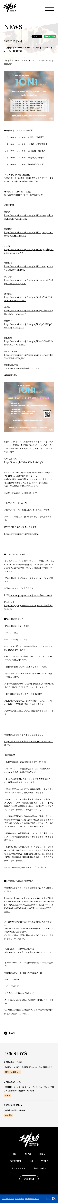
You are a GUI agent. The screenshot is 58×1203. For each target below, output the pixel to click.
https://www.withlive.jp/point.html (21, 533)
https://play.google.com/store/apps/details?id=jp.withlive (28, 607)
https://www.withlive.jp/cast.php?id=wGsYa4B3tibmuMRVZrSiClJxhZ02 (28, 343)
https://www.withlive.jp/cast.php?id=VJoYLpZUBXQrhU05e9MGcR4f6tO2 (28, 234)
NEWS (28, 1154)
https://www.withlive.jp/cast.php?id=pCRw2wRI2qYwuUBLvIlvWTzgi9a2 (28, 356)
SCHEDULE (16, 1161)
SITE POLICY (19, 1199)
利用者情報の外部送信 (32, 1199)
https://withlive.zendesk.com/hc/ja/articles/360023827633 (28, 743)
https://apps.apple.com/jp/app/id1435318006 (30, 595)
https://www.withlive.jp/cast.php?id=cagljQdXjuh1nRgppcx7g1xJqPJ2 (28, 251)
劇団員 (42, 1154)
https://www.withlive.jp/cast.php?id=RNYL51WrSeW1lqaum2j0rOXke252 (28, 299)
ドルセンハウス (40, 1168)
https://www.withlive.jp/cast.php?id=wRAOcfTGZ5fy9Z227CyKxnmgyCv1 (28, 282)
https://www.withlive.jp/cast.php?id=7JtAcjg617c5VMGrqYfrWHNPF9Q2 (28, 268)
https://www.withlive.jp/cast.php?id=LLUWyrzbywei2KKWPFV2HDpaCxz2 (28, 217)
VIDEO (44, 1161)
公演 (31, 1161)
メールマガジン (18, 1168)
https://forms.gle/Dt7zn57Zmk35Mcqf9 (23, 462)
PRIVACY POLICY (8, 1199)
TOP (15, 1154)
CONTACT (29, 1178)
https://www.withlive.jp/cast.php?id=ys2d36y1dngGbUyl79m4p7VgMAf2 (28, 312)
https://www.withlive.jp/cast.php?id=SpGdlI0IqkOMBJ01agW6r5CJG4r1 (28, 326)
